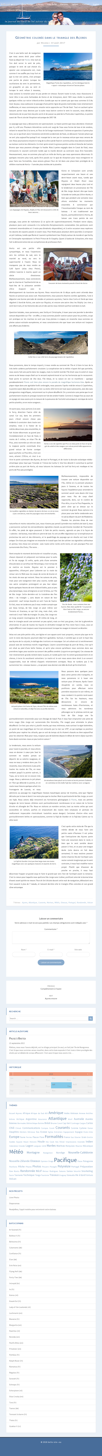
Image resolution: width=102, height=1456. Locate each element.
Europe (14, 1137)
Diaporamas (14, 1203)
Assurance (42, 1119)
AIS (46, 1113)
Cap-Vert (67, 1123)
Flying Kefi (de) (15, 1271)
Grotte (90, 1137)
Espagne (79, 1132)
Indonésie (13, 1146)
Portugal (72, 902)
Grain (83, 1137)
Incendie (81, 1142)
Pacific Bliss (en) (16, 1343)
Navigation (48, 1152)
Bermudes (21, 1123)
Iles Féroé (60, 1142)
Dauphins (14, 1131)
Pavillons (13, 1166)
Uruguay (62, 1175)
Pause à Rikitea (17, 1038)
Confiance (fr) (15, 1253)
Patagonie (88, 1161)
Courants (42, 902)
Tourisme (45, 1175)
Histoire (33, 1142)
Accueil (12, 1113)
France (67, 1137)
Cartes (89, 1123)
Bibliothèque (32, 1123)
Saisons (62, 1171)
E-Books (39, 4)
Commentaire (51, 929)
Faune (22, 1137)
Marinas (50, 902)
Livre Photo (14, 1197)
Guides (12, 1142)
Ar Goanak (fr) (15, 1229)
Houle (41, 1141)
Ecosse (43, 1131)
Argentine (31, 1119)
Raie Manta (14, 1171)
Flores (27, 60)
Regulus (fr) (14, 1372)
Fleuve (36, 1137)
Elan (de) (13, 1259)
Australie (79, 1119)
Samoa (70, 1171)
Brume (54, 1123)
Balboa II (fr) (14, 1235)
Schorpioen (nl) (15, 1390)
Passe (79, 1161)
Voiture (89, 1175)
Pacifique (65, 1160)
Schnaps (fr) (14, 1384)
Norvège (60, 1152)
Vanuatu (71, 1175)
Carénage (75, 1123)
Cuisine (74, 1128)
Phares (29, 1166)
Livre (44, 1146)
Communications (31, 1127)
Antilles (89, 1113)
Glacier (78, 1137)
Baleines (13, 1123)
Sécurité (77, 1171)
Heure (25, 1142)
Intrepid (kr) (14, 1283)
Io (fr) (11, 1289)
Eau (37, 1132)
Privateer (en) (15, 1349)
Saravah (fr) (14, 1378)
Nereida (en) (14, 1337)
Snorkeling (87, 1171)
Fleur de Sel (52, 4)
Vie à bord (80, 1175)
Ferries (29, 1137)
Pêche (21, 1166)
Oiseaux (64, 902)
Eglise (50, 1132)
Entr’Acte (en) (15, 1265)
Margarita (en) (15, 1325)
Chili (11, 1128)
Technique (29, 1175)
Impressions (71, 1142)
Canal (59, 1123)
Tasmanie (18, 1175)
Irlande (22, 1146)
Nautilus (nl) (14, 1331)
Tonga (38, 1175)
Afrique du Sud (37, 1113)
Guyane (19, 1142)
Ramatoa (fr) (14, 1366)
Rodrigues (54, 1171)
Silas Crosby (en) (16, 1396)
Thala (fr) (13, 1420)
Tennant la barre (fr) (18, 1414)
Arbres (12, 1119)
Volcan (90, 902)
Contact (85, 4)
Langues (37, 1146)
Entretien (58, 1132)
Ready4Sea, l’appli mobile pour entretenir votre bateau (32, 1209)
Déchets (23, 1132)
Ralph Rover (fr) (16, 1361)
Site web (78, 949)
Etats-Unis (88, 1132)
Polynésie (64, 1166)
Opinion (44, 1161)
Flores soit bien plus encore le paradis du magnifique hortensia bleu (54, 382)
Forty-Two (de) (15, 1277)
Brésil (47, 1123)
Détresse (31, 1132)
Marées (51, 1145)
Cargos (83, 1123)
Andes (67, 1113)
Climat (18, 1128)
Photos (36, 1166)
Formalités (54, 1136)
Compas (44, 1128)
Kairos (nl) (13, 1295)
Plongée (53, 1166)
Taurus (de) (14, 1408)
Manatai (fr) (14, 1319)
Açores (24, 902)
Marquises (70, 1146)
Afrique (26, 1113)
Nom (24, 949)
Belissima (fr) (15, 1241)
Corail (51, 1128)
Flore (41, 1137)
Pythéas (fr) (14, 1355)
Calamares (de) (15, 1247)
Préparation (86, 1166)
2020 (51, 1074)
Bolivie (41, 1123)
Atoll (70, 1119)
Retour (46, 1171)
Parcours (64, 4)
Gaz (72, 1137)
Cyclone (82, 1128)
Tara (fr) (12, 1402)
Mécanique (88, 1146)
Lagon (29, 1145)
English (96, 4)
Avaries (89, 1118)
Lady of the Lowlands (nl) (20, 1307)
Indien (89, 1141)
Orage (50, 1161)
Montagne (33, 1152)
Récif (39, 1171)
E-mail (51, 949)
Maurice (79, 1146)
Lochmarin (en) (15, 1313)
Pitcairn (45, 1166)
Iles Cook (50, 1142)
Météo (56, 902)
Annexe (82, 1113)
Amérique (56, 1112)
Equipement (68, 1132)
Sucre (11, 1175)
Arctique (20, 1119)
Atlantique (33, 902)
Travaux (54, 1175)
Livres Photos (27, 4)
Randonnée (81, 902)
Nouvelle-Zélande (19, 1161)
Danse (90, 1128)
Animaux (74, 1113)
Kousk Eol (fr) (15, 1301)
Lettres (75, 4)
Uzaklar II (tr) (15, 1426)
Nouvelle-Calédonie (80, 1152)
